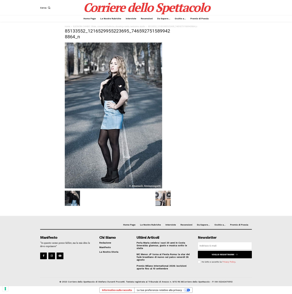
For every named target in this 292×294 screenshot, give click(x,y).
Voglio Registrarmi (223, 254)
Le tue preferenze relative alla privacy (159, 290)
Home (67, 26)
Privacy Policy (228, 262)
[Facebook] (43, 256)
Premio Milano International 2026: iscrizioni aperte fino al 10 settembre (161, 267)
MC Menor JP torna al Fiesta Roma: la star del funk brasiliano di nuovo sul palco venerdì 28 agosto (163, 257)
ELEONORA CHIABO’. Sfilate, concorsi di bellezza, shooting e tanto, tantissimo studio (109, 26)
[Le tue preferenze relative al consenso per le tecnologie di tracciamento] (5, 289)
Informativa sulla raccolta (117, 290)
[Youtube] (60, 256)
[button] (46, 8)
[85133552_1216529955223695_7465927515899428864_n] (113, 187)
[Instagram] (51, 256)
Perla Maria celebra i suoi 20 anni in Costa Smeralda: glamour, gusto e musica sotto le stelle (162, 245)
